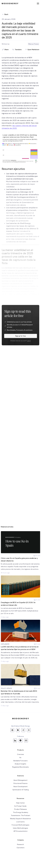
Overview (20, 754)
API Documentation (20, 831)
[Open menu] (38, 3)
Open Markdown (33, 49)
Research (20, 844)
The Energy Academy (20, 812)
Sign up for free (20, 336)
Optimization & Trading (20, 790)
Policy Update (6, 688)
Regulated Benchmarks (20, 767)
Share (6, 49)
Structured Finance (20, 783)
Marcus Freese (33, 44)
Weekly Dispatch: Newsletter (20, 819)
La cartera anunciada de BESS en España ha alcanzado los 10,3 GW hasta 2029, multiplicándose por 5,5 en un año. (19, 610)
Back (6, 14)
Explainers (5, 644)
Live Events (20, 822)
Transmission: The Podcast (20, 815)
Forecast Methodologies (20, 825)
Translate (18, 49)
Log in (29, 341)
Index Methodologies (20, 828)
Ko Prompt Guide (20, 806)
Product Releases (20, 809)
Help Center (20, 803)
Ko (20, 757)
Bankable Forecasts (20, 761)
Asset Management (20, 780)
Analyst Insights (20, 764)
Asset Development (20, 786)
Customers (20, 848)
